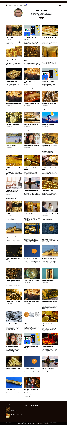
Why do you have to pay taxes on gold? (31, 214)
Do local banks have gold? (47, 190)
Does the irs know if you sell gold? (31, 124)
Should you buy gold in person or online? (31, 82)
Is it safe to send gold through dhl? (31, 280)
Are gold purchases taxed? (11, 213)
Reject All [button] (46, 423)
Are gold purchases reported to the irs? (13, 168)
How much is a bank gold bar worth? (31, 103)
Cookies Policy (29, 423)
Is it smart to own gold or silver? (49, 258)
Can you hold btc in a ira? (29, 368)
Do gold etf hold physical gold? (48, 59)
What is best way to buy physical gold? (12, 59)
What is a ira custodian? (11, 145)
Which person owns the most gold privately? (31, 390)
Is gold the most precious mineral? (31, 190)
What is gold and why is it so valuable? (30, 59)
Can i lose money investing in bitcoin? (50, 236)
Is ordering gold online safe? (48, 280)
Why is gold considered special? (12, 124)
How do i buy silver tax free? (48, 368)
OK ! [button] (33, 423)
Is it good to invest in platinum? (12, 324)
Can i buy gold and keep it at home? (13, 103)
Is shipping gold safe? (10, 389)
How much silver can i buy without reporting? (31, 168)
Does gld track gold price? (47, 346)
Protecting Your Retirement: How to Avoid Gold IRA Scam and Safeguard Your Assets (13, 191)
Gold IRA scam (27, 324)
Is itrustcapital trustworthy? (48, 124)
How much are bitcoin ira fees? (12, 346)
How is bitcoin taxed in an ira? (48, 81)
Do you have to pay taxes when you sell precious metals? (49, 146)
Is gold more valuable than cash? (49, 103)
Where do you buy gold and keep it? (31, 301)
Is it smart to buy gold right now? (13, 301)
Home (21, 5)
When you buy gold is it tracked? (49, 37)
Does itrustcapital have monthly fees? (31, 145)
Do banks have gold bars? (29, 236)
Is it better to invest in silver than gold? (13, 259)
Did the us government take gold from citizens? (13, 281)
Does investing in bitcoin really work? (49, 213)
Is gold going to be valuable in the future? (49, 168)
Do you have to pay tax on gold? (12, 37)
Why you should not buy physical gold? (12, 236)
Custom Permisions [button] (39, 423)
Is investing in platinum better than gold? (49, 302)
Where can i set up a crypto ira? (30, 258)
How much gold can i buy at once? (13, 368)
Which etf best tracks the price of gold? (49, 324)
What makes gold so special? (12, 81)
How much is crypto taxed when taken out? (31, 347)
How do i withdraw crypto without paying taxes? (31, 38)
